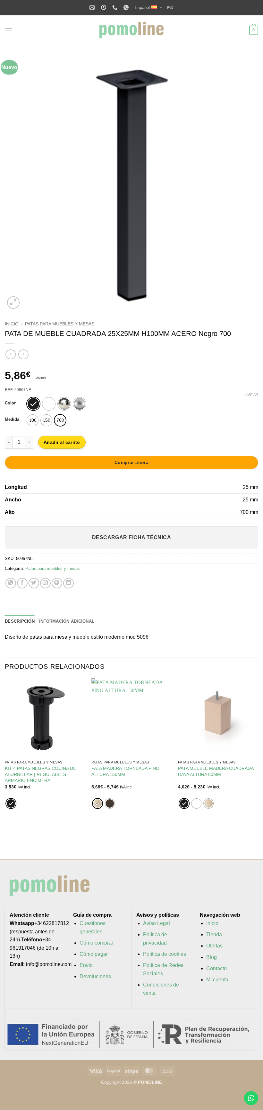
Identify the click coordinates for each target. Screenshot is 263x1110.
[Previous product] (23, 354)
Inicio (12, 324)
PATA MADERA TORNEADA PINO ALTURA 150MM (125, 771)
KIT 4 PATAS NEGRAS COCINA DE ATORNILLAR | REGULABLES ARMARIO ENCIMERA (40, 774)
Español (142, 7)
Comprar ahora (131, 462)
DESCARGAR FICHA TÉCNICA (131, 537)
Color (10, 403)
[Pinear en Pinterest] (57, 583)
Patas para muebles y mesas (59, 324)
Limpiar (251, 394)
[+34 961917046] (115, 7)
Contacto (216, 968)
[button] (9, 30)
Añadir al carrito (62, 442)
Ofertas (214, 945)
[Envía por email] (45, 583)
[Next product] (10, 354)
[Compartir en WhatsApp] (10, 583)
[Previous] (18, 184)
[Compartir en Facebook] (22, 583)
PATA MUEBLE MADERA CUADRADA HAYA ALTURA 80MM (215, 771)
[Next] (245, 184)
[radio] (33, 403)
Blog (211, 957)
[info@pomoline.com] (92, 7)
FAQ (170, 7)
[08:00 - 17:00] (104, 7)
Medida (12, 419)
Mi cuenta (217, 979)
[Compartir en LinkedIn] (68, 583)
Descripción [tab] (20, 621)
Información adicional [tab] (66, 621)
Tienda (214, 934)
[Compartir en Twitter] (34, 583)
